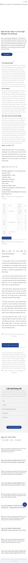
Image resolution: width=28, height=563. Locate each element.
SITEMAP (15, 561)
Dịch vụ (12, 440)
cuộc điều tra (7, 54)
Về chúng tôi (18, 440)
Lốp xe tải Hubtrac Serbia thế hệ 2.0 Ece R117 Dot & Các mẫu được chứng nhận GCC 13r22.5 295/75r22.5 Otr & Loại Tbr (13, 461)
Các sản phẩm (5, 440)
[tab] (14, 60)
